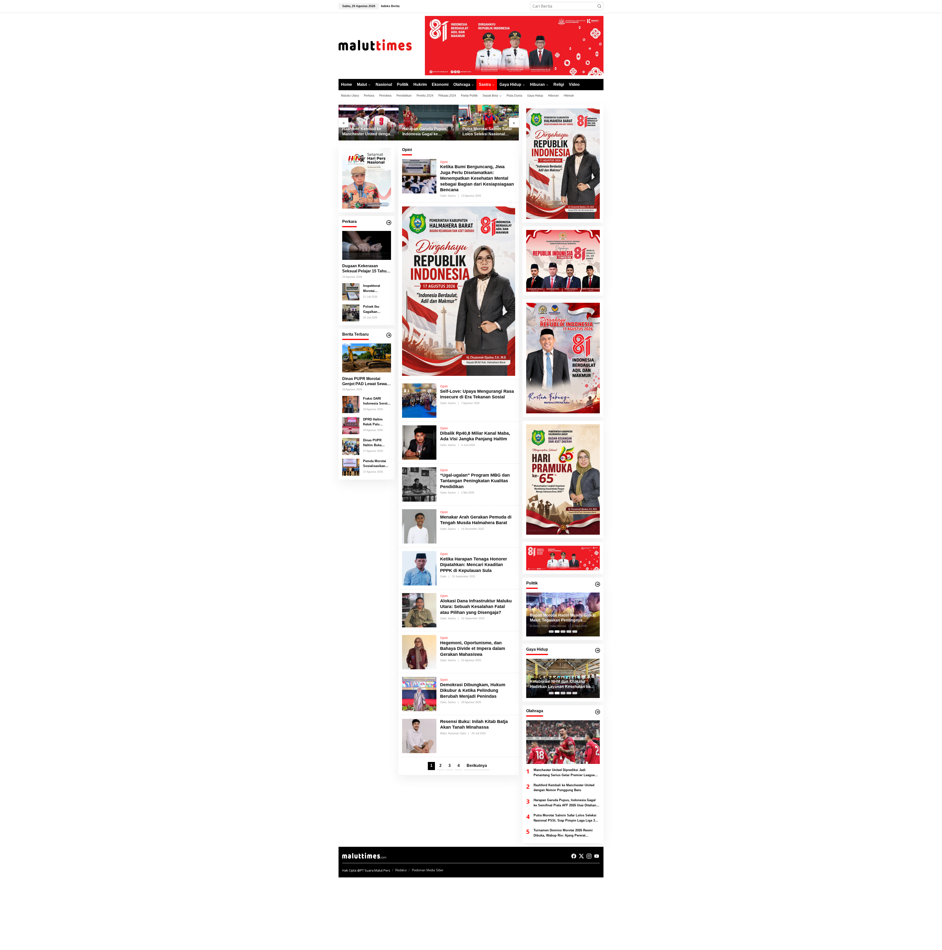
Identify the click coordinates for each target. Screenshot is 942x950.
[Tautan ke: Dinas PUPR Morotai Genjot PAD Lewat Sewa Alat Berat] (366, 357)
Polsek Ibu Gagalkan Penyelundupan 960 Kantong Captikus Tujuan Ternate (375, 309)
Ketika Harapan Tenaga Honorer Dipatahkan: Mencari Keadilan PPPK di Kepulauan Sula (473, 565)
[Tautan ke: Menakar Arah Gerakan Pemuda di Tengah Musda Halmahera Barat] (419, 526)
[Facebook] (574, 856)
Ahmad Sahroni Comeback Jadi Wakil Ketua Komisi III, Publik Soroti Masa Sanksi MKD (563, 618)
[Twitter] (581, 856)
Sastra (452, 195)
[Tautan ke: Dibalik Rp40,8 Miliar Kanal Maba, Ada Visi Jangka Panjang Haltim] (419, 442)
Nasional (453, 733)
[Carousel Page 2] (557, 631)
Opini (444, 162)
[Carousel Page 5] (574, 631)
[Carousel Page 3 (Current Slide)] (563, 631)
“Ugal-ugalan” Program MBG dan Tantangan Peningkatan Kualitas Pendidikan (475, 481)
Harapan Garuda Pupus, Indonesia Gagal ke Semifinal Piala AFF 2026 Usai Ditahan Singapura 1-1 (367, 132)
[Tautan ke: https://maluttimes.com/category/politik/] (598, 584)
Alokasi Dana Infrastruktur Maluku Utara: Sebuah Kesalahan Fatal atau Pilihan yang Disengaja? (476, 606)
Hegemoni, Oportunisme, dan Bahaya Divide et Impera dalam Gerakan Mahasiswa (472, 648)
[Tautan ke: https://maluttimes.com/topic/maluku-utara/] (389, 335)
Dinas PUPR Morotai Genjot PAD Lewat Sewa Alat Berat (364, 381)
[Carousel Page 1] (551, 631)
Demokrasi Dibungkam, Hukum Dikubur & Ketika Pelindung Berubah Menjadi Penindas (472, 690)
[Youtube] (596, 856)
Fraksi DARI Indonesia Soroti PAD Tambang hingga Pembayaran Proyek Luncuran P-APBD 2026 (376, 401)
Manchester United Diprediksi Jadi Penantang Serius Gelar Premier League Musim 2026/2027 (564, 773)
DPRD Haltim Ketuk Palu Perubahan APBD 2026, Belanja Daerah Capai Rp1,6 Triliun (376, 422)
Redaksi (401, 870)
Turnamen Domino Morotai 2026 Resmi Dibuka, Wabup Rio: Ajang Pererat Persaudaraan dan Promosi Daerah (487, 132)
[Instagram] (589, 856)
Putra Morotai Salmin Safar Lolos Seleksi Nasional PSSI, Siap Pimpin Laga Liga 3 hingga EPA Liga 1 (427, 132)
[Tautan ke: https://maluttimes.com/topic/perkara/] (389, 223)
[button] (599, 6)
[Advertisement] (147, 913)
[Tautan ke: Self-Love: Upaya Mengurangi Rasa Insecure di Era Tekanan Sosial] (419, 400)
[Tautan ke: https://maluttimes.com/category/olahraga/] (598, 712)
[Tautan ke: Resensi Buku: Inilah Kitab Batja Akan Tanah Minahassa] (419, 735)
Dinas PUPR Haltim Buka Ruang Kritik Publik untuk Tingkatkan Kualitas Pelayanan (372, 443)
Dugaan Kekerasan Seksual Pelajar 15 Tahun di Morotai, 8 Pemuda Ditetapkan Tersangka (365, 269)
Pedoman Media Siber (427, 870)
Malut (443, 733)
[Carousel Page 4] (568, 631)
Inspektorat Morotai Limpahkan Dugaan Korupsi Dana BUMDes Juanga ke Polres (376, 288)
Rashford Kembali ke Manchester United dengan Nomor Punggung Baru (564, 787)
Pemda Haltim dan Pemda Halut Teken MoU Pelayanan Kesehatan (561, 684)
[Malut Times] (381, 45)
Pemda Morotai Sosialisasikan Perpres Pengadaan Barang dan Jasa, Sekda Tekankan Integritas (376, 464)
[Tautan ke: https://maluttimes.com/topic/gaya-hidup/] (598, 650)
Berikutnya (477, 765)
